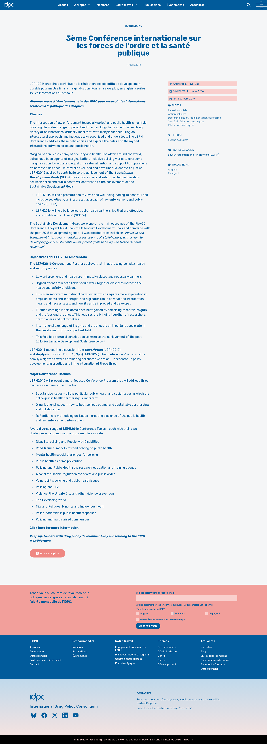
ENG (261, 2)
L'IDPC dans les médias (214, 655)
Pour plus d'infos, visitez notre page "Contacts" (164, 708)
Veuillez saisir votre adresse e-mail (155, 593)
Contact (34, 664)
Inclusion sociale (177, 110)
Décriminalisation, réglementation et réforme (194, 117)
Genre (161, 655)
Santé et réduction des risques (186, 121)
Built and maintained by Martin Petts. (171, 739)
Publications (152, 5)
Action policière (177, 114)
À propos (35, 647)
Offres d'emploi (38, 655)
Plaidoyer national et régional (132, 654)
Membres (103, 5)
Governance (37, 651)
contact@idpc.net (147, 703)
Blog (203, 651)
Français (180, 613)
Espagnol (173, 173)
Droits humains (167, 647)
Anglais (172, 169)
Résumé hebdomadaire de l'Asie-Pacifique (162, 619)
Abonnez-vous (148, 625)
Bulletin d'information (213, 664)
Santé (161, 660)
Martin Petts (141, 739)
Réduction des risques (181, 125)
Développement (167, 664)
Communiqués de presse (215, 660)
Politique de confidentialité (45, 660)
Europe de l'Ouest (178, 140)
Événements (175, 5)
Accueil (63, 5)
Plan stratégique (125, 663)
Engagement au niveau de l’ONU (130, 649)
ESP (261, 8)
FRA (261, 5)
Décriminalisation (168, 651)
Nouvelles (206, 647)
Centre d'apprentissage (128, 658)
